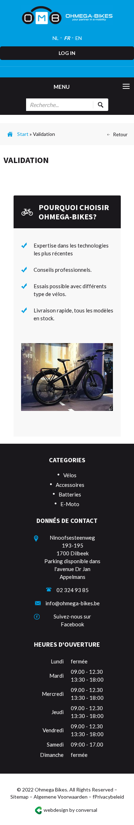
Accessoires (70, 485)
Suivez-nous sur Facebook (72, 620)
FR (67, 38)
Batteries (70, 494)
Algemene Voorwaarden (61, 797)
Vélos (69, 475)
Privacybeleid (109, 797)
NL (56, 38)
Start (23, 134)
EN (78, 38)
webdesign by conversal (70, 810)
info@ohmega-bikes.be (72, 603)
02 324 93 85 (72, 590)
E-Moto (69, 504)
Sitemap (19, 797)
